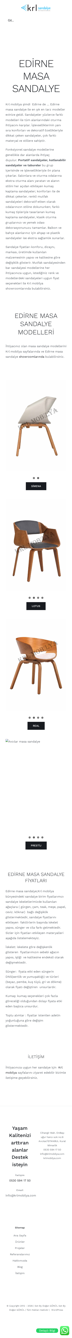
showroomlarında (31, 356)
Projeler (20, 1248)
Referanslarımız (20, 1254)
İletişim (20, 1273)
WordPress (57, 1310)
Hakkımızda (20, 1260)
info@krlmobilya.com (21, 1195)
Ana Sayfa (19, 1235)
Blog (20, 1266)
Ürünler (20, 1241)
